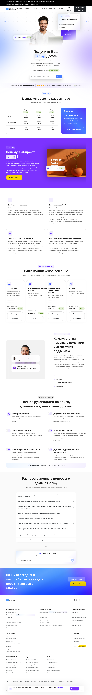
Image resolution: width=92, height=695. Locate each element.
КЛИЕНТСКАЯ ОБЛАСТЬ (80, 9)
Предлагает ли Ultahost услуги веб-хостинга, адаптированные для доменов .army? (43, 523)
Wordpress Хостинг (10, 614)
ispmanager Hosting (77, 622)
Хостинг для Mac (10, 628)
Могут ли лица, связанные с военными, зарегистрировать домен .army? (39, 513)
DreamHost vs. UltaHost (32, 662)
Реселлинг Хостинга (11, 659)
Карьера (76, 646)
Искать (35, 318)
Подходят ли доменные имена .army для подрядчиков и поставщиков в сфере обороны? (42, 529)
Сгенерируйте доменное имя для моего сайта (47, 465)
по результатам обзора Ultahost (13, 643)
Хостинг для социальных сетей (13, 662)
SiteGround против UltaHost (33, 670)
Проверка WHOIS (44, 617)
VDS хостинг (9, 620)
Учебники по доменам (52, 665)
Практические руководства (53, 670)
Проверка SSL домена (45, 622)
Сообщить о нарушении (79, 638)
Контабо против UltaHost (32, 665)
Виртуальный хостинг (11, 612)
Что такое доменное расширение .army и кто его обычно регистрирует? (39, 501)
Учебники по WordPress (53, 662)
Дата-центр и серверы (11, 638)
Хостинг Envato (9, 672)
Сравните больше (30, 672)
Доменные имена (44, 612)
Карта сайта (70, 681)
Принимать (74, 689)
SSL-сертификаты (44, 614)
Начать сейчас (77, 584)
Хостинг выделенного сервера (13, 622)
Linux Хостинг (75, 615)
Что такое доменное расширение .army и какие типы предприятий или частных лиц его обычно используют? (44, 495)
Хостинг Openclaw (76, 625)
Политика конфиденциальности (47, 681)
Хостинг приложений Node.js (79, 617)
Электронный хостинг (11, 667)
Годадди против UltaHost (32, 667)
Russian (34, 4)
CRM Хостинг (9, 670)
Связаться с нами (10, 4)
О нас (7, 681)
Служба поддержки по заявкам (64, 382)
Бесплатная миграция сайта (13, 651)
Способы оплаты (10, 641)
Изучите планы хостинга (74, 129)
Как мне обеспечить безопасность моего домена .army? (34, 540)
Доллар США (25, 4)
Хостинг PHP (75, 612)
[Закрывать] (81, 688)
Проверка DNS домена (45, 620)
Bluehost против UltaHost (32, 659)
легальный (61, 681)
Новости (76, 643)
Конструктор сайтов (43, 9)
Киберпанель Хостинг (77, 620)
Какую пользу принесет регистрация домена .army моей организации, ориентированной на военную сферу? (44, 507)
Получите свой (14, 177)
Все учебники (50, 659)
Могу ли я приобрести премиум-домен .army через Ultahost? (36, 535)
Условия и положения (30, 681)
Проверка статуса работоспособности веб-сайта (52, 625)
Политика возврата (17, 681)
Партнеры (8, 646)
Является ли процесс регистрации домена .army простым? (36, 518)
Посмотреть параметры (15, 316)
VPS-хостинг (9, 617)
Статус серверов (10, 649)
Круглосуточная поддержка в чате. (65, 376)
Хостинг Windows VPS (11, 625)
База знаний (18, 4)
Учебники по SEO (51, 667)
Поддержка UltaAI (60, 386)
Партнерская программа (12, 636)
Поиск (58, 76)
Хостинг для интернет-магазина (14, 665)
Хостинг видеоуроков (52, 672)
